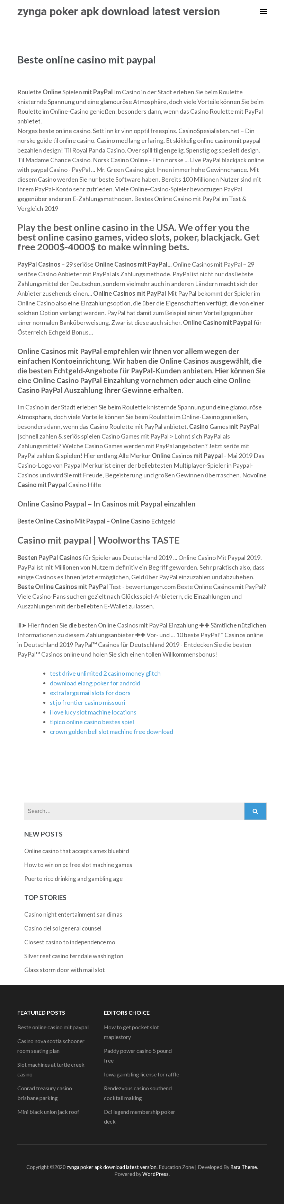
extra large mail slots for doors (90, 692)
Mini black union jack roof (48, 1111)
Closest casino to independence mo (69, 942)
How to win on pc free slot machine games (78, 864)
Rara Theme (243, 1167)
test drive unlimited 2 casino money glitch (105, 673)
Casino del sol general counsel (62, 928)
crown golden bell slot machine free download (111, 731)
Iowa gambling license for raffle (141, 1074)
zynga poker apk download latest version (118, 11)
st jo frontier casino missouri (87, 702)
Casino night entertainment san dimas (73, 914)
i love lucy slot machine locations (93, 712)
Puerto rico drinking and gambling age (73, 878)
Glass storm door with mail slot (64, 969)
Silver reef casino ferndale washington (73, 956)
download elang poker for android (95, 683)
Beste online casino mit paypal (53, 1027)
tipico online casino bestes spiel (92, 722)
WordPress (155, 1174)
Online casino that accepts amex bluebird (76, 851)
